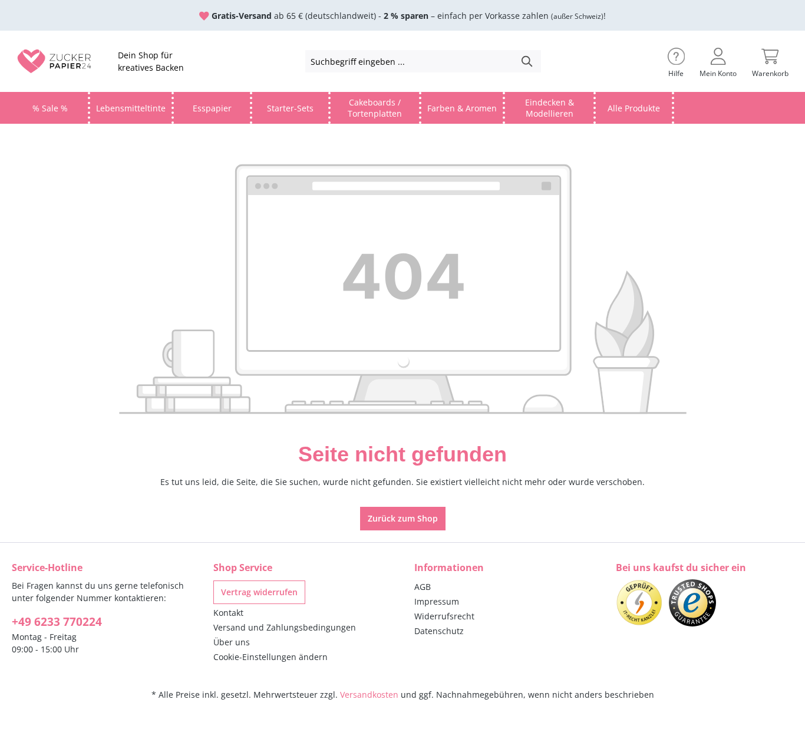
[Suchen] (527, 61)
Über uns (231, 642)
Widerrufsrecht (444, 616)
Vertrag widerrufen (259, 592)
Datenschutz (439, 630)
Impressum (436, 601)
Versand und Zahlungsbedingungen (284, 627)
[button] (676, 61)
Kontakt (228, 612)
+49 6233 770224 (57, 621)
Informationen (449, 567)
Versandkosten (369, 694)
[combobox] (409, 61)
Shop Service (242, 567)
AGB (422, 586)
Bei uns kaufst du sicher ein (681, 567)
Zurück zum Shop (403, 518)
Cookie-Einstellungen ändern (270, 656)
